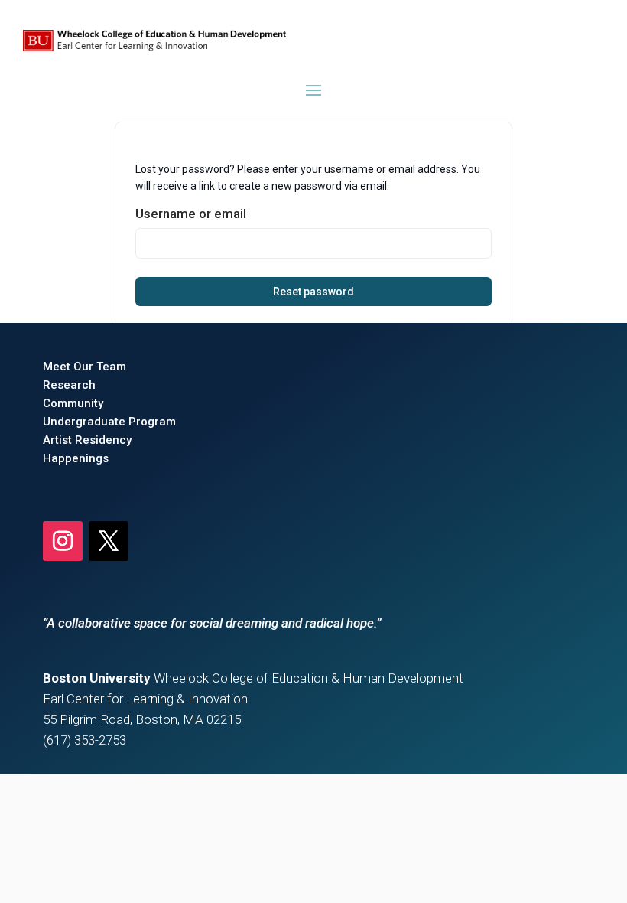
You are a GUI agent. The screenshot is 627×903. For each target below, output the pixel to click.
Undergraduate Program (109, 422)
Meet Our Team (84, 366)
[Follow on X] (108, 541)
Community (73, 403)
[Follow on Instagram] (63, 541)
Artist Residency (87, 440)
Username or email (190, 213)
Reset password (313, 291)
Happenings (76, 458)
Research (69, 385)
